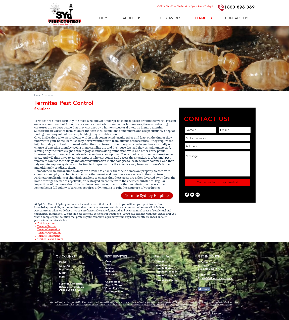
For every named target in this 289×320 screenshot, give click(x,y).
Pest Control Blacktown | (111, 304)
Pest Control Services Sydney (218, 304)
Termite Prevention (49, 232)
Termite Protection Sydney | (220, 302)
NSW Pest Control (191, 313)
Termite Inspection (48, 229)
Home (37, 95)
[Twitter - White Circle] (192, 195)
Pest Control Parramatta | (88, 304)
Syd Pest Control (172, 313)
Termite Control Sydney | (143, 302)
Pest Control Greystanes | (168, 304)
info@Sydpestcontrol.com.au (217, 278)
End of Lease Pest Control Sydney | (139, 304)
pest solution (62, 216)
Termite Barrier (46, 226)
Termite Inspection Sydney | (168, 302)
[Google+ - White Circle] (198, 195)
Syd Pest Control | (58, 302)
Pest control (41, 210)
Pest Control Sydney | (77, 302)
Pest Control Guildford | (192, 304)
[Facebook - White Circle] (187, 195)
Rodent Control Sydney (119, 302)
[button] (168, 18)
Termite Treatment (48, 235)
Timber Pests (45, 239)
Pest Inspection (46, 223)
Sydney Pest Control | (98, 302)
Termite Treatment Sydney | (194, 302)
